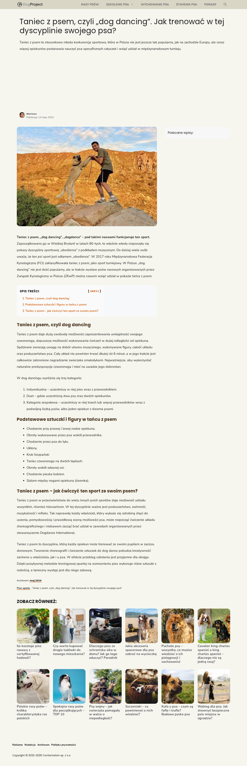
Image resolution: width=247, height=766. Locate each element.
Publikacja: (40, 117)
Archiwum (43, 745)
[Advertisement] (123, 82)
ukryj (94, 291)
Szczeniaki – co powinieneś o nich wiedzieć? (139, 710)
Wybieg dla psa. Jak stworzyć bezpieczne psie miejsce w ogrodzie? (213, 712)
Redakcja (30, 745)
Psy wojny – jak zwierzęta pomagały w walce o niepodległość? (104, 712)
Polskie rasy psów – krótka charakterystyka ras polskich (32, 712)
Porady (210, 4)
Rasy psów (90, 4)
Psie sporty (23, 588)
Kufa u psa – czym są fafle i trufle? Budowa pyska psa (177, 710)
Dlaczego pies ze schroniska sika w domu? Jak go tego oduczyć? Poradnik (103, 652)
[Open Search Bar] (225, 4)
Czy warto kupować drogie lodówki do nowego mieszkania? (69, 650)
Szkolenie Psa (117, 4)
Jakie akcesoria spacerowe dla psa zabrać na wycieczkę (141, 650)
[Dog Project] (30, 4)
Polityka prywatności (63, 745)
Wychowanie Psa (155, 4)
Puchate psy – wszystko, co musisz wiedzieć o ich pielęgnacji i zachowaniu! (176, 654)
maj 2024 (36, 580)
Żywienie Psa (186, 4)
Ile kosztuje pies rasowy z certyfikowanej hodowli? (29, 652)
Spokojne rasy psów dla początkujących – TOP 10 (69, 710)
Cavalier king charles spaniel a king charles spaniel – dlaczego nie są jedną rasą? (214, 654)
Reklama (17, 745)
